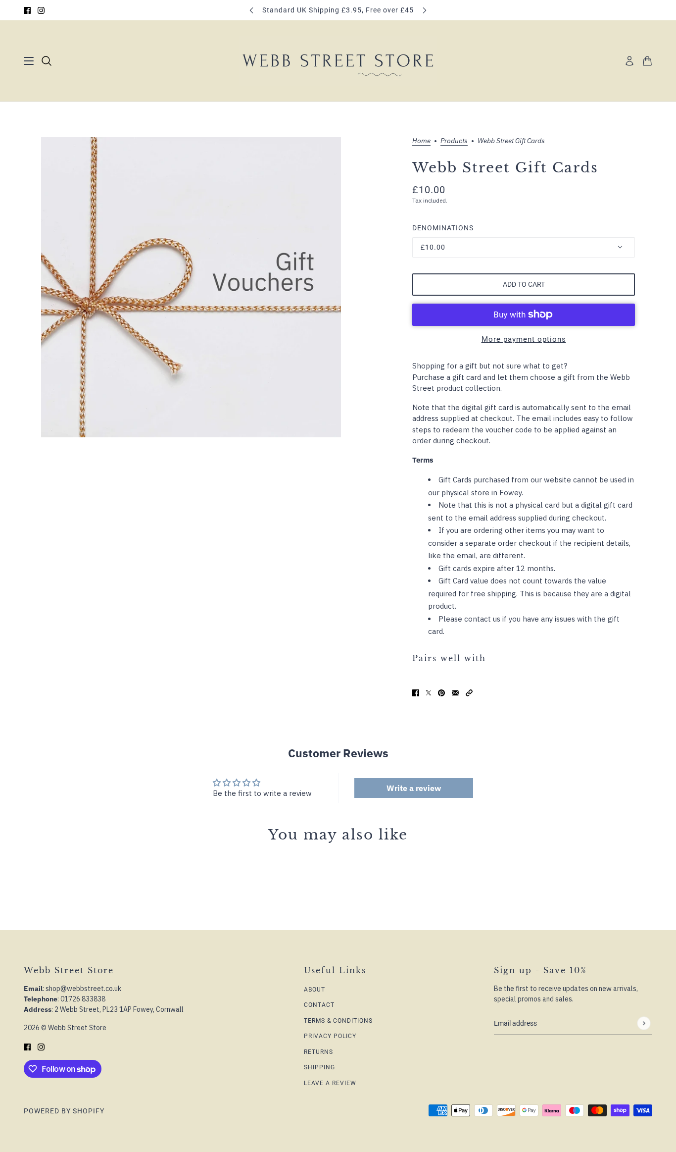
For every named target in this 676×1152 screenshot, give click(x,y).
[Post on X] (428, 692)
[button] (469, 692)
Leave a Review (330, 1083)
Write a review (413, 788)
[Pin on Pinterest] (441, 692)
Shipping (319, 1067)
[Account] (629, 61)
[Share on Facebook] (415, 692)
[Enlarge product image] (191, 287)
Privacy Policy (330, 1036)
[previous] (251, 10)
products (454, 141)
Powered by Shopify (64, 1111)
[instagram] (41, 10)
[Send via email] (455, 692)
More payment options (524, 339)
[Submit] (643, 1023)
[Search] (46, 61)
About (314, 989)
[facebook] (27, 10)
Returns (318, 1051)
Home (421, 141)
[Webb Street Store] (338, 61)
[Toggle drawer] (29, 61)
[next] (425, 10)
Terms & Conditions (338, 1020)
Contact (319, 1004)
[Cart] (647, 61)
